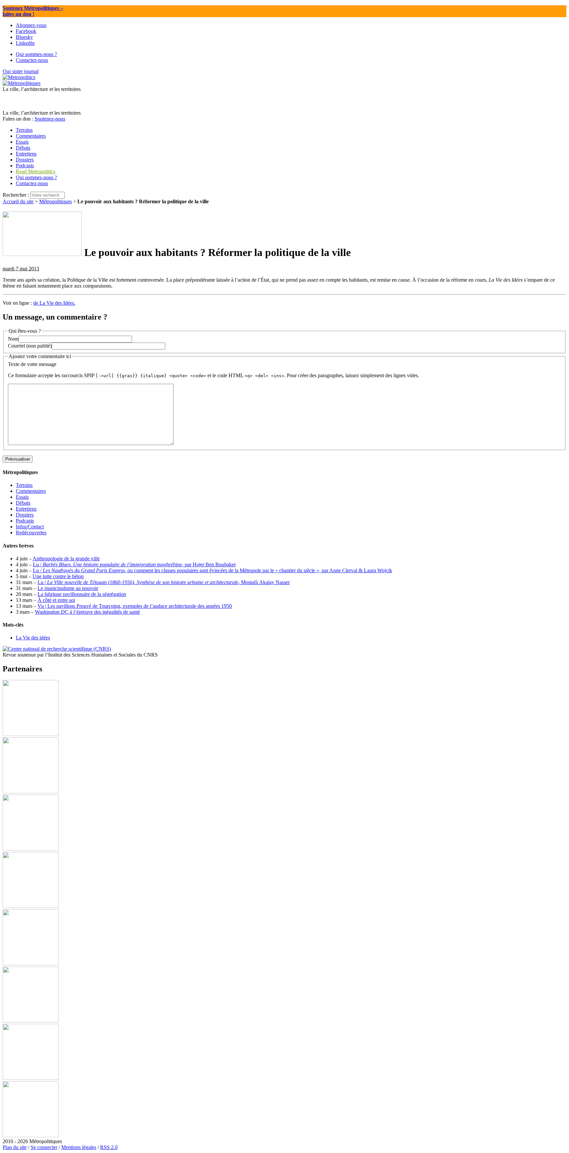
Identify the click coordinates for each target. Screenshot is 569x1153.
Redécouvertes (31, 532)
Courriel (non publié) (30, 346)
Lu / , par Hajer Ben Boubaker (134, 564)
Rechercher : (16, 195)
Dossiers (25, 515)
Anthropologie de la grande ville (66, 558)
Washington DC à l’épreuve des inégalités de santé (87, 612)
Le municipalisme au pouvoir (68, 588)
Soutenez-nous (50, 119)
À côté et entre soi (56, 600)
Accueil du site (18, 201)
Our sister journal (21, 71)
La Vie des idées (33, 637)
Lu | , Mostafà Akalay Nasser (164, 582)
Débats (23, 503)
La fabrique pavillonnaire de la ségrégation (82, 594)
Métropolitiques (55, 201)
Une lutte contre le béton (58, 576)
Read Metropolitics (35, 171)
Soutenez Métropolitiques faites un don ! (33, 11)
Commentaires (31, 491)
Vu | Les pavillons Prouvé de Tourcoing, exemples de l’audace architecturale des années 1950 (135, 606)
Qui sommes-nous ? (36, 177)
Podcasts (25, 520)
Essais (22, 497)
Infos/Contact (30, 526)
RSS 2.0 (109, 1147)
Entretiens (26, 509)
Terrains (24, 485)
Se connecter (44, 1147)
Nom (13, 339)
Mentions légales (78, 1147)
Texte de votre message (32, 364)
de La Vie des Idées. (54, 303)
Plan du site (15, 1147)
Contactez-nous (32, 183)
